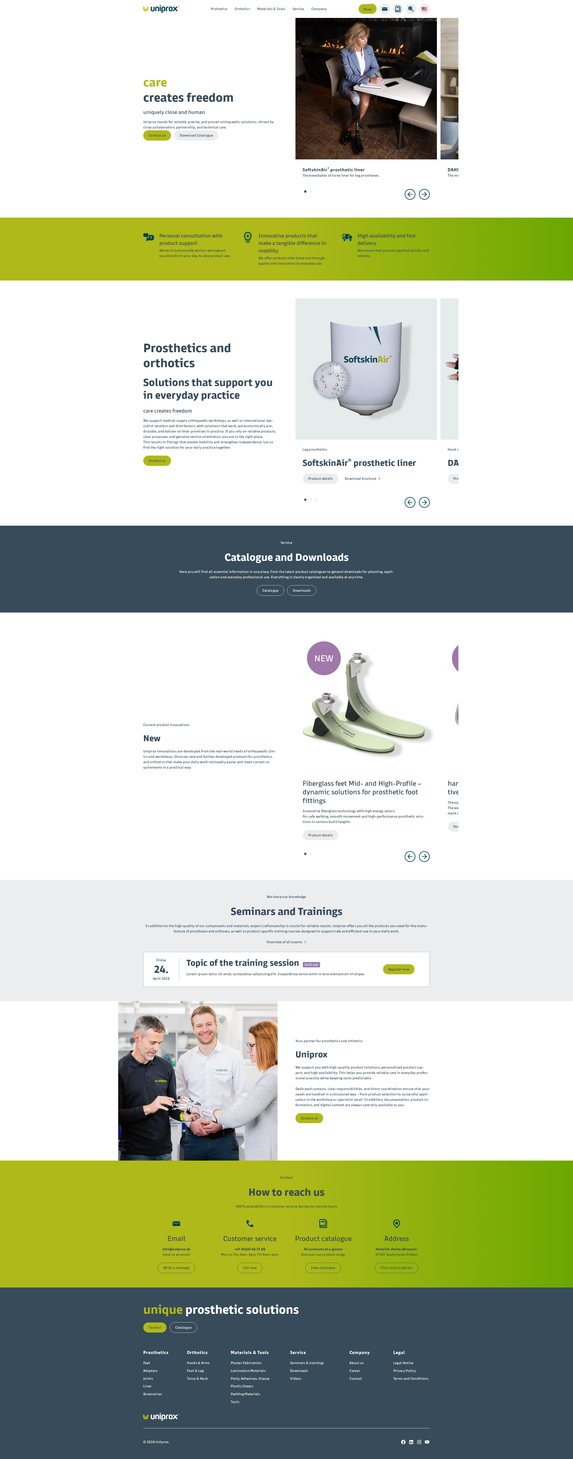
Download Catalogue (196, 135)
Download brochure (360, 478)
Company (319, 9)
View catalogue (323, 1268)
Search (411, 9)
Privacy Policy (404, 1371)
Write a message (176, 1268)
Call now (250, 1268)
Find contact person (397, 1268)
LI (411, 1442)
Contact (155, 1327)
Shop (367, 9)
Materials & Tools (271, 9)
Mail (384, 9)
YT (427, 1442)
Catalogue (398, 9)
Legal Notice (403, 1363)
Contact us (157, 135)
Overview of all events (284, 942)
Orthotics (242, 9)
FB (403, 1442)
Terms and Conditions (410, 1378)
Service (298, 9)
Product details (320, 478)
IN (419, 1442)
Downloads (302, 590)
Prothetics (219, 9)
